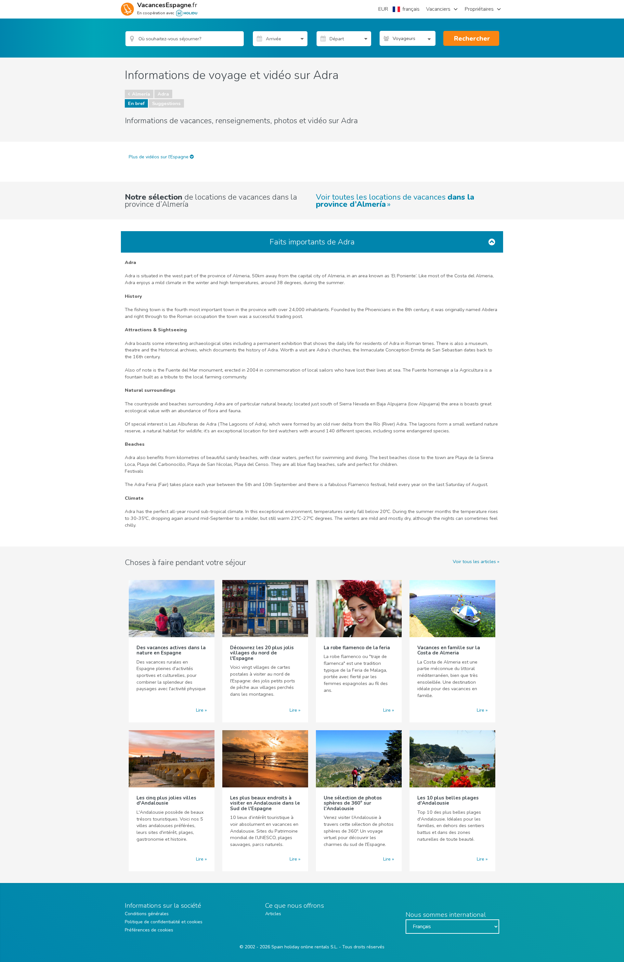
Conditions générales (147, 914)
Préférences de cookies (149, 930)
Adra (163, 94)
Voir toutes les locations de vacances (395, 200)
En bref (136, 103)
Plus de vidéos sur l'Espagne (159, 156)
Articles (273, 914)
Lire (199, 710)
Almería (141, 94)
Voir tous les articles (474, 561)
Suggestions (166, 103)
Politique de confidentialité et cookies (163, 922)
